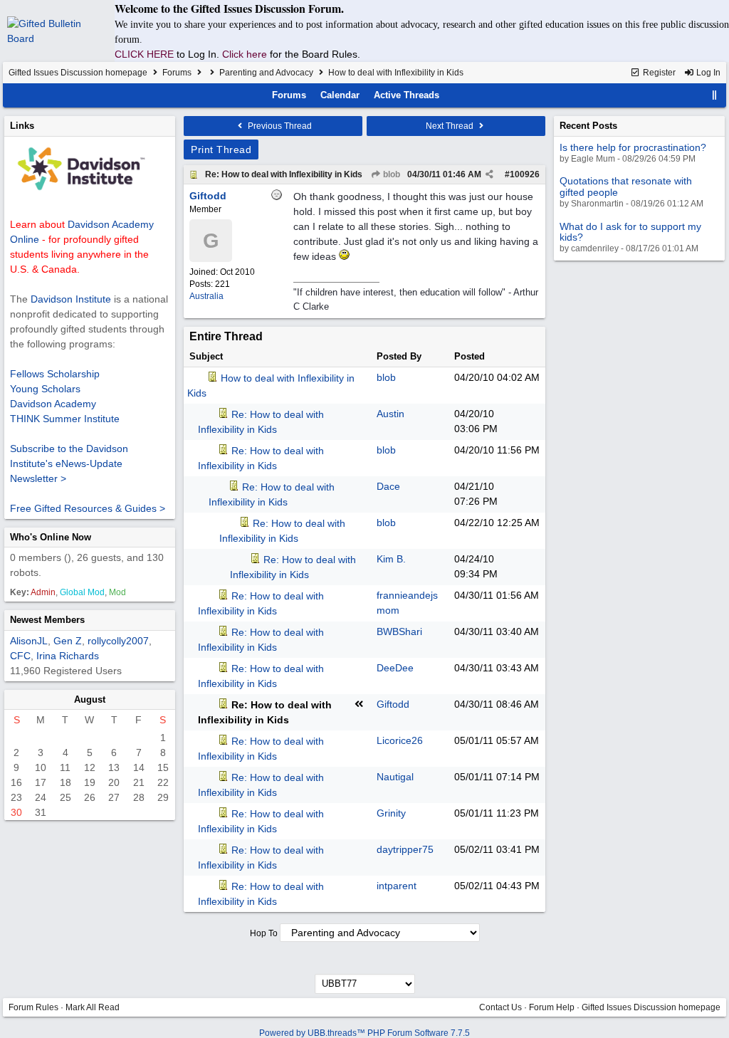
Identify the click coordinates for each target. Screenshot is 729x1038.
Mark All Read (92, 1007)
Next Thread (451, 126)
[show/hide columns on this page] (715, 95)
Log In (707, 73)
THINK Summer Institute (65, 418)
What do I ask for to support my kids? (630, 232)
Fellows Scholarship (55, 373)
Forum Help (552, 1007)
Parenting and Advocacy (266, 73)
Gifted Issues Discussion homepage (78, 73)
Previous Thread (279, 126)
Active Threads (406, 95)
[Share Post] (489, 174)
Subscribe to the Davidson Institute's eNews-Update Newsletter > (69, 463)
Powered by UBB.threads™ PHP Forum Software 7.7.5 (364, 1033)
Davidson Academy (53, 403)
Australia (206, 296)
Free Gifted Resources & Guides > (87, 508)
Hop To (264, 933)
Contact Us (500, 1007)
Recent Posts (588, 125)
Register (658, 73)
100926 (525, 174)
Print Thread (221, 149)
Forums (177, 73)
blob (390, 174)
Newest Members (47, 619)
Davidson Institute (71, 299)
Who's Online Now (50, 537)
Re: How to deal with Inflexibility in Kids (283, 174)
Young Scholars (45, 388)
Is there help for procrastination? (633, 147)
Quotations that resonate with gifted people (626, 186)
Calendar (340, 95)
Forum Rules (33, 1007)
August (89, 699)
